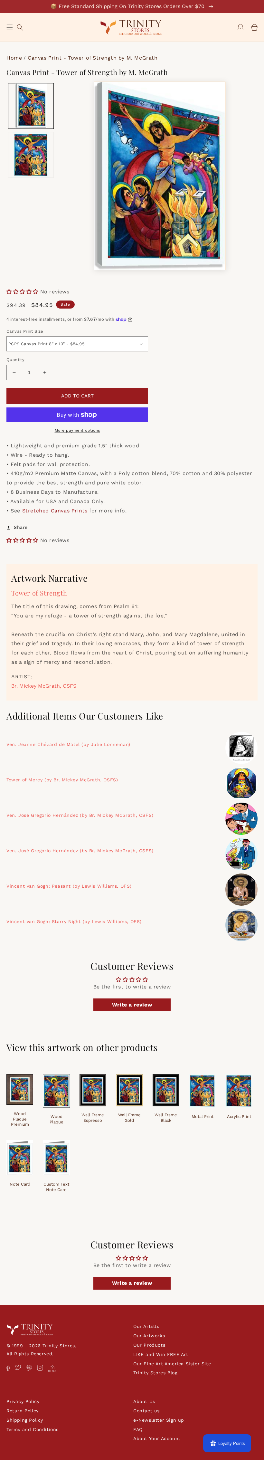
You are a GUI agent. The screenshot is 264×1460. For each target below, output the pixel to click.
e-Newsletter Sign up (158, 1420)
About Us (144, 1401)
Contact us (146, 1410)
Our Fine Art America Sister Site (172, 1363)
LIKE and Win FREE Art (160, 1354)
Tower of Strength (39, 592)
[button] (10, 27)
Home (14, 58)
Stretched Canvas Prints (55, 511)
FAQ (138, 1429)
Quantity (15, 359)
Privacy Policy (22, 1401)
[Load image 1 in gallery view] (31, 106)
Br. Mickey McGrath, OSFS (43, 686)
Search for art (20, 26)
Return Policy (22, 1410)
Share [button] (21, 527)
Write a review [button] (132, 1005)
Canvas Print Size (24, 331)
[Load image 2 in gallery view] (31, 155)
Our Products (149, 1345)
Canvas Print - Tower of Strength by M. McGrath (93, 58)
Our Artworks (149, 1335)
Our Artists (146, 1326)
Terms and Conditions (32, 1429)
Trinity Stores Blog (155, 1372)
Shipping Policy (24, 1420)
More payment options (77, 430)
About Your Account (157, 1438)
